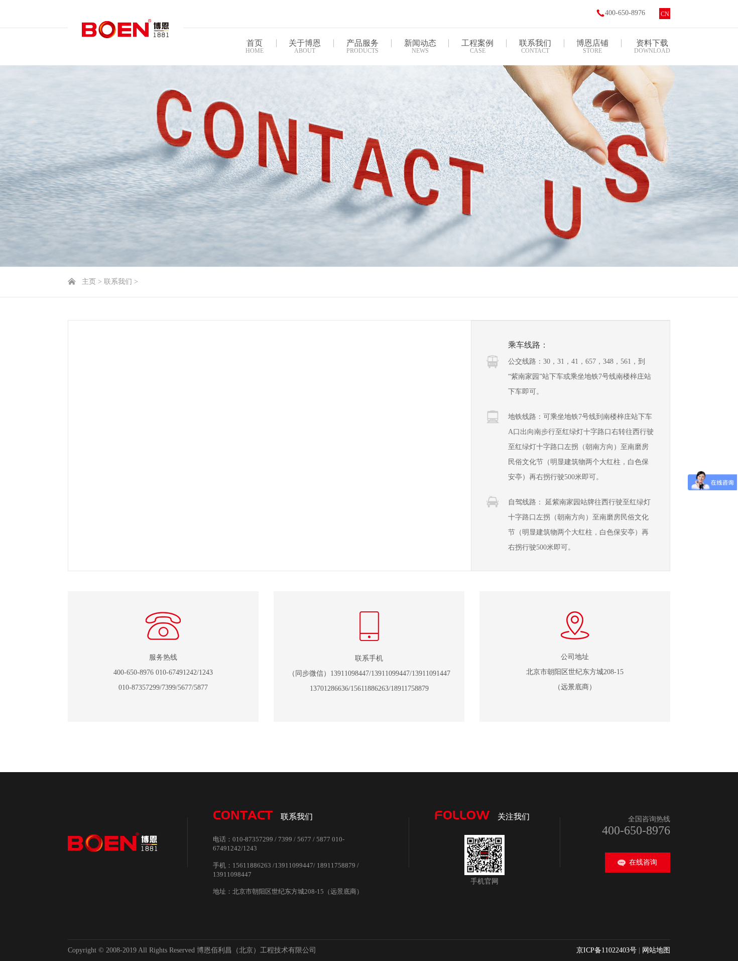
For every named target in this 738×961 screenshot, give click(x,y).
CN (665, 14)
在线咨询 (643, 862)
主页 (89, 281)
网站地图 (656, 950)
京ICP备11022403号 (606, 950)
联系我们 (118, 281)
